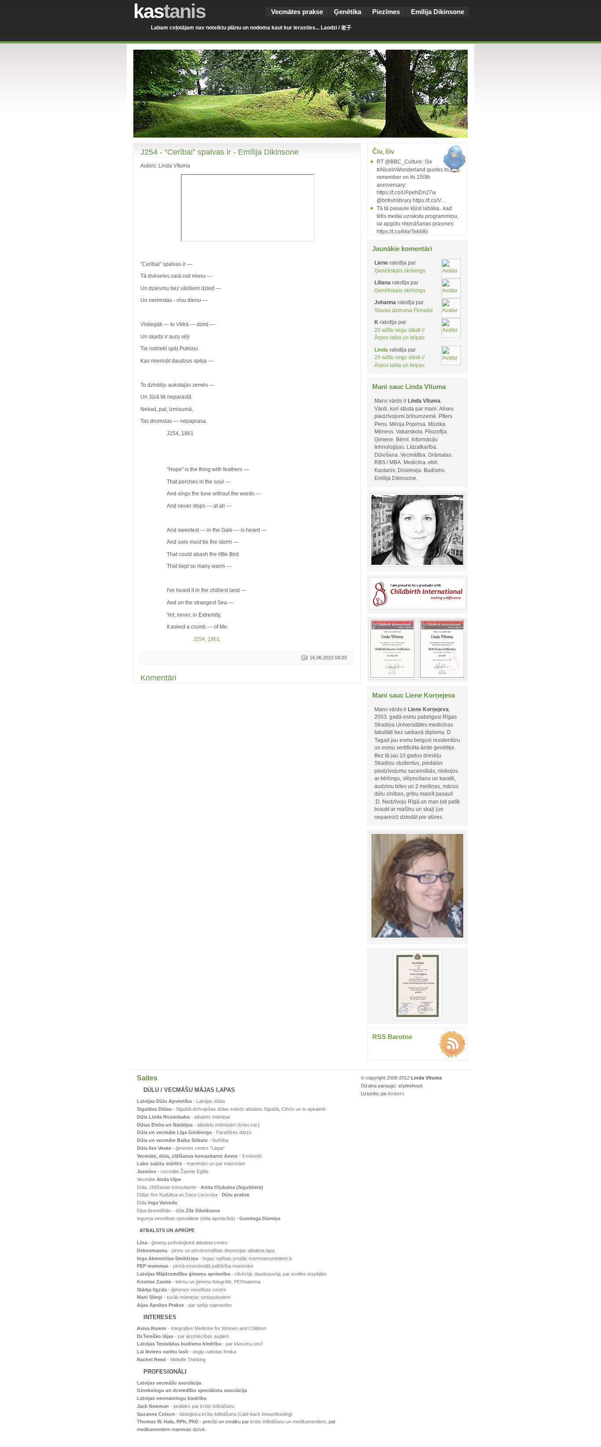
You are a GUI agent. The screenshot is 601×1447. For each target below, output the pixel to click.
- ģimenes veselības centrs (181, 1289)
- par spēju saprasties (184, 1305)
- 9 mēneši (199, 1156)
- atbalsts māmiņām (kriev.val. (197, 1124)
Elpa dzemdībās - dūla (178, 1210)
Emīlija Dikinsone (437, 11)
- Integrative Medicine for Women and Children (201, 1328)
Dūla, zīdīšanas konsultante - (200, 1187)
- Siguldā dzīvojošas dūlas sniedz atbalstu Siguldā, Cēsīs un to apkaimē (231, 1109)
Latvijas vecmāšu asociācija (169, 1382)
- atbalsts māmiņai (183, 1117)
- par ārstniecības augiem (183, 1336)
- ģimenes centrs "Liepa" (181, 1148)
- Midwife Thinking (171, 1359)
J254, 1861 (206, 639)
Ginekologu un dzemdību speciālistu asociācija (192, 1390)
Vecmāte (159, 1179)
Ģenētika (347, 11)
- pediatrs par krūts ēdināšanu (186, 1406)
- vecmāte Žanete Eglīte (173, 1171)
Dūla (157, 1202)
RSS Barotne (392, 1036)
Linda (381, 350)
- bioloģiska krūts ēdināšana (215, 1414)
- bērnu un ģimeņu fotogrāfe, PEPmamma (198, 1281)
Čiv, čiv (383, 151)
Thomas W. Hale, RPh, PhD (167, 1421)
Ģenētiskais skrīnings (399, 270)
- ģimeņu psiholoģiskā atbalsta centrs (182, 1242)
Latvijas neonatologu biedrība (171, 1398)
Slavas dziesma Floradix (403, 310)
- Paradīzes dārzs (194, 1132)
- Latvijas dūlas (181, 1101)
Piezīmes (386, 11)
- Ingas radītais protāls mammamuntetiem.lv (215, 1258)
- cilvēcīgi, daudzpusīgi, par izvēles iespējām (231, 1273)
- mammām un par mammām (191, 1163)
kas (169, 11)
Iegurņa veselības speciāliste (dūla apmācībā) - (208, 1218)
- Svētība (182, 1140)
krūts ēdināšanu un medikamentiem (288, 1421)
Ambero (396, 1093)
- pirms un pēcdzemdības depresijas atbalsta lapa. (206, 1250)
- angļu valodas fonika (186, 1351)
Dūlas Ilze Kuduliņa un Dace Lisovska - (193, 1194)
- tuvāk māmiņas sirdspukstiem (184, 1297)
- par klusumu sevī (200, 1343)
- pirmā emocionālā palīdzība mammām (195, 1266)
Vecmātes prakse (297, 11)
